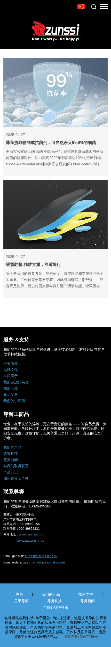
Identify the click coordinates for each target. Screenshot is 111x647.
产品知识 (10, 472)
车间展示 (10, 376)
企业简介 (10, 363)
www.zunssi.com (32, 534)
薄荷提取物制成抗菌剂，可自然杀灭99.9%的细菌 (51, 142)
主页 (19, 594)
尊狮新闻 (10, 460)
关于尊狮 (21, 601)
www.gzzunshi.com (32, 540)
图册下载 (10, 388)
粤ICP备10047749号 (81, 637)
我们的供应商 (14, 401)
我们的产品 (12, 447)
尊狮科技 (10, 453)
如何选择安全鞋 (16, 478)
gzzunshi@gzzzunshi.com (44, 562)
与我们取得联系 (16, 466)
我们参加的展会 (16, 382)
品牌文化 (10, 370)
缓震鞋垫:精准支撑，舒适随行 (33, 264)
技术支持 (85, 594)
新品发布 (10, 395)
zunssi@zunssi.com (41, 556)
